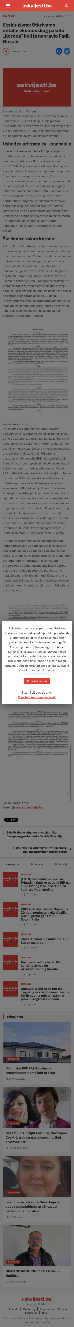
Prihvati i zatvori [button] (37, 681)
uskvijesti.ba (37, 5)
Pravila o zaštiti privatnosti (37, 697)
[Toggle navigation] (8, 5)
